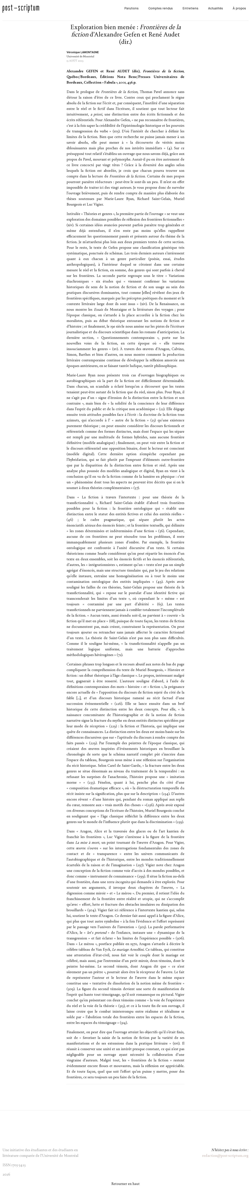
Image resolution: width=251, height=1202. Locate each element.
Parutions (131, 8)
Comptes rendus (160, 8)
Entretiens (190, 8)
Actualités (215, 8)
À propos (239, 8)
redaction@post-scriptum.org (225, 1156)
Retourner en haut (125, 1184)
